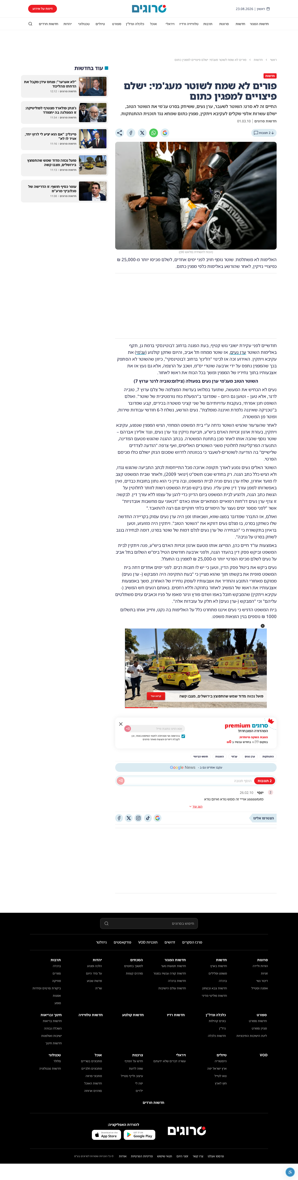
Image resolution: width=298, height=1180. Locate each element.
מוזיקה (56, 981)
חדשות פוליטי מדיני (214, 995)
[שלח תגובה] (121, 781)
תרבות (207, 24)
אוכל (153, 24)
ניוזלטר (101, 942)
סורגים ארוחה (93, 1091)
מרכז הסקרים (192, 942)
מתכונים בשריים (91, 1061)
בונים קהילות (217, 1021)
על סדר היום (94, 973)
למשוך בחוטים (133, 966)
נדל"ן (222, 1028)
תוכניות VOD (148, 942)
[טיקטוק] (148, 818)
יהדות (67, 24)
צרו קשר (198, 1156)
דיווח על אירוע (43, 9)
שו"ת (98, 988)
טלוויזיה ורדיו (189, 24)
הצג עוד (197, 806)
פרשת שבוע (94, 981)
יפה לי (139, 1083)
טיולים (100, 24)
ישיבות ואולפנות (51, 1036)
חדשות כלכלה (217, 1036)
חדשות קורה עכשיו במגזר (169, 973)
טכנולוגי (84, 24)
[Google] (165, 132)
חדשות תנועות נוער (173, 966)
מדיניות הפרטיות (142, 1156)
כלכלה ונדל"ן (135, 24)
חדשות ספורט (258, 1021)
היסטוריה (221, 1061)
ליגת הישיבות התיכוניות (251, 1036)
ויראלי (170, 24)
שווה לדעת (136, 1068)
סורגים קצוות (134, 973)
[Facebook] (131, 132)
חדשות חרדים (48, 24)
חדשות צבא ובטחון (214, 988)
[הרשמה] (127, 728)
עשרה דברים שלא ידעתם (169, 1061)
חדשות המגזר (259, 24)
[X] (142, 132)
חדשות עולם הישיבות (172, 988)
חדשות (240, 24)
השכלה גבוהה (53, 1028)
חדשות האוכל (93, 1083)
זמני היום (182, 1156)
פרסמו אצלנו (216, 1156)
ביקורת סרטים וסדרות (47, 988)
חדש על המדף (134, 1061)
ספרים (57, 973)
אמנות (57, 995)
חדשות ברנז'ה (177, 981)
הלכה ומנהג (94, 966)
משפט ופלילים (218, 973)
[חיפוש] (30, 24)
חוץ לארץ (221, 1083)
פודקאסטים (122, 942)
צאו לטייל (220, 1076)
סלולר (57, 1061)
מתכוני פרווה (94, 1076)
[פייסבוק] (119, 818)
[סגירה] (121, 724)
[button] (263, 626)
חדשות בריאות (52, 1021)
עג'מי (140, 352)
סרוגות (224, 24)
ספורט (116, 24)
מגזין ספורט (259, 1028)
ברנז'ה (223, 981)
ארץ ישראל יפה (217, 1068)
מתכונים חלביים (91, 1068)
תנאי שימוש (164, 1156)
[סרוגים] (187, 1131)
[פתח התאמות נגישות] (290, 1172)
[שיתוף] (119, 132)
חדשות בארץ (218, 966)
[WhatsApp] (153, 132)
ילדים (139, 1091)
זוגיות (264, 973)
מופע (58, 1003)
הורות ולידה (260, 966)
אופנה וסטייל (259, 988)
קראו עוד (156, 696)
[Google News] (157, 818)
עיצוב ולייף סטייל (132, 1076)
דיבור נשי (262, 981)
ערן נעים (238, 352)
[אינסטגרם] (138, 818)
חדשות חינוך (53, 1043)
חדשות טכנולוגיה (50, 1068)
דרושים (169, 942)
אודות (123, 1156)
